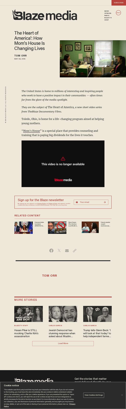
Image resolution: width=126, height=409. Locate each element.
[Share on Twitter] (59, 251)
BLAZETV (108, 18)
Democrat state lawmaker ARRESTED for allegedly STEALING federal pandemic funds (39, 224)
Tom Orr (20, 56)
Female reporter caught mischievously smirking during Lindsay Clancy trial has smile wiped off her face (106, 224)
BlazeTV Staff (21, 325)
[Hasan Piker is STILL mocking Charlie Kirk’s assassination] (28, 313)
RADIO (106, 15)
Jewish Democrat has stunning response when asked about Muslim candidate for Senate (62, 333)
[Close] (122, 395)
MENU (118, 12)
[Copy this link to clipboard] (75, 251)
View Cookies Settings (94, 395)
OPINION (107, 13)
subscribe (119, 3)
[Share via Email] (67, 251)
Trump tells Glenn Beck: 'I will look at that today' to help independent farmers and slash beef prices (97, 333)
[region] (63, 395)
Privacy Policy (41, 203)
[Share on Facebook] (51, 251)
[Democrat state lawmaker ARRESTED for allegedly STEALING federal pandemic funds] (23, 227)
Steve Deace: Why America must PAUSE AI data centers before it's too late (72, 224)
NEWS (106, 11)
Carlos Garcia (55, 325)
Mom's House (31, 130)
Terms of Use (53, 203)
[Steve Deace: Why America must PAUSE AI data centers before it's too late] (57, 227)
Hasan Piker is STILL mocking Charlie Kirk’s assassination (26, 333)
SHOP (106, 20)
